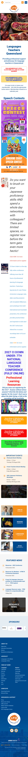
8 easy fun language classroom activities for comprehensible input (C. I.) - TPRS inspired (15, 581)
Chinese (3, 680)
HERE (14, 343)
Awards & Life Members (7, 652)
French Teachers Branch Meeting (16, 466)
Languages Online (5, 661)
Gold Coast (17, 678)
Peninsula (17, 669)
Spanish (3, 675)
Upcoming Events (5, 691)
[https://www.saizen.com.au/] (23, 628)
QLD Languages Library (6, 709)
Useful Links (4, 707)
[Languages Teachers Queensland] (14, 9)
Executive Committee (6, 648)
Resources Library (5, 701)
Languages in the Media (7, 659)
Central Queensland (20, 675)
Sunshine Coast (19, 677)
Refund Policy (4, 693)
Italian (2, 677)
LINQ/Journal (4, 703)
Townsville (17, 671)
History (3, 650)
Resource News (14, 604)
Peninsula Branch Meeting (14, 458)
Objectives (3, 646)
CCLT (2, 684)
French (3, 673)
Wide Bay (17, 673)
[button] (14, 70)
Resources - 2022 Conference (13, 565)
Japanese (3, 669)
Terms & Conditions (16, 745)
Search (22, 2)
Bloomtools (23, 748)
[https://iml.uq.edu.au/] (16, 628)
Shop (2, 700)
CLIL (2, 682)
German (3, 671)
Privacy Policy (24, 745)
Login (2, 2)
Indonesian (4, 678)
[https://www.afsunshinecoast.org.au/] (8, 628)
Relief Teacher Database (7, 705)
